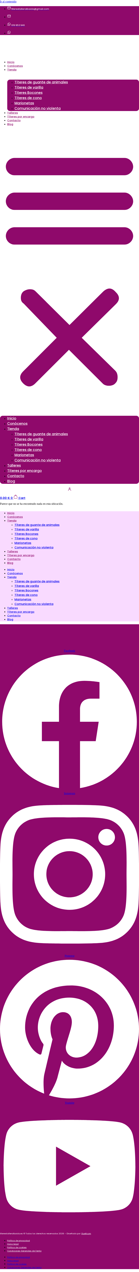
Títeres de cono (28, 97)
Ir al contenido (8, 1)
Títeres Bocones (28, 92)
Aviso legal (13, 1244)
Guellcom (86, 1233)
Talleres (12, 113)
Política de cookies (17, 1247)
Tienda (11, 69)
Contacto (14, 120)
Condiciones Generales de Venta (24, 1250)
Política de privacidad (18, 1240)
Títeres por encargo (20, 116)
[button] (69, 268)
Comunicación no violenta (37, 108)
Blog (10, 124)
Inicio (10, 62)
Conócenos (15, 66)
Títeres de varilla (28, 87)
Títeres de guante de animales (41, 82)
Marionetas (24, 103)
